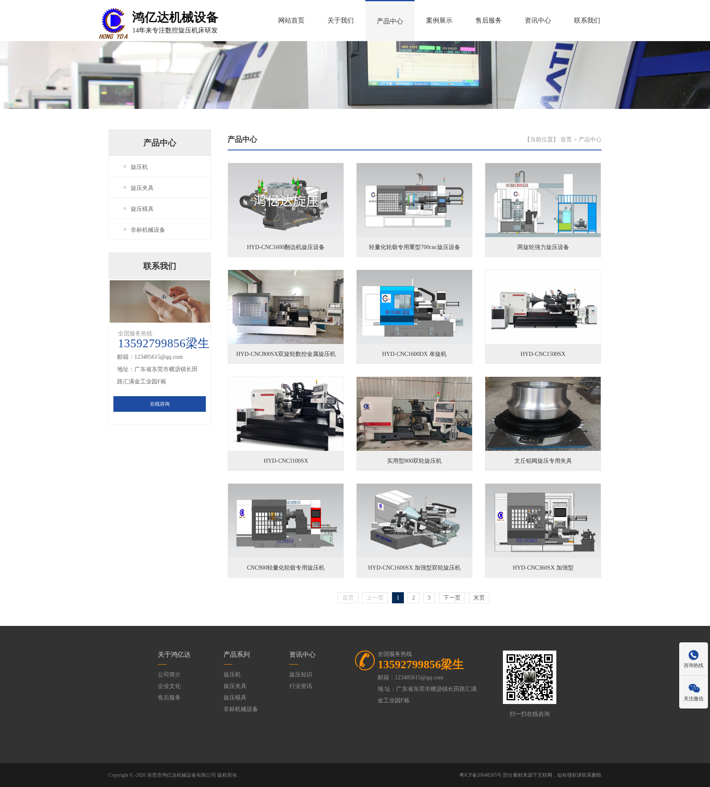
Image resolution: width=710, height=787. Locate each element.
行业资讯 (300, 686)
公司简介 (169, 675)
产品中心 (390, 21)
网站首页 (291, 20)
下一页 (452, 598)
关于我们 (340, 20)
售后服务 (488, 20)
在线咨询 (160, 404)
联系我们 (587, 20)
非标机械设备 (148, 230)
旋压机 (139, 167)
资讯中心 (538, 20)
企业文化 (169, 686)
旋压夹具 (142, 188)
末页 (479, 598)
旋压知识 (300, 675)
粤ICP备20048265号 (480, 775)
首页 (566, 139)
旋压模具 (142, 209)
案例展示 (439, 20)
